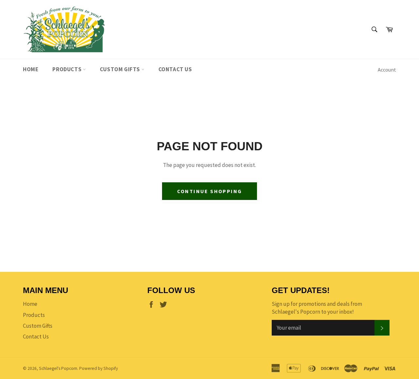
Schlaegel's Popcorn (58, 368)
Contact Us (175, 69)
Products (67, 69)
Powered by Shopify (98, 368)
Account (387, 69)
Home (30, 69)
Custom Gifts (120, 69)
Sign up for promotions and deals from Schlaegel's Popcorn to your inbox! (317, 307)
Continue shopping (209, 191)
